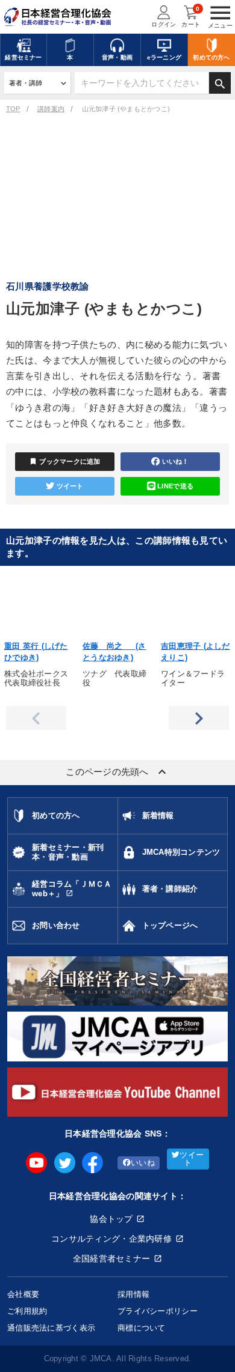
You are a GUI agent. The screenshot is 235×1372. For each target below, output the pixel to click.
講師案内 (50, 108)
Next (199, 718)
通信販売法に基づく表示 (51, 1327)
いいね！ (175, 461)
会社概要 (23, 1294)
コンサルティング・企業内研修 (111, 1238)
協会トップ (111, 1219)
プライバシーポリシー (158, 1311)
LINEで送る (175, 486)
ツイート (70, 486)
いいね (143, 1163)
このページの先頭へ (117, 772)
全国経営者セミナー (112, 1258)
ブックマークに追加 (65, 461)
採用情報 (133, 1294)
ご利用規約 (27, 1311)
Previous (36, 718)
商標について (142, 1327)
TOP (13, 108)
